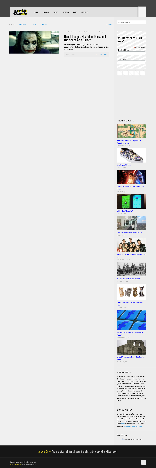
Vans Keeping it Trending (124, 165)
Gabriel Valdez (71, 32)
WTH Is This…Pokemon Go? (125, 211)
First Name (122, 59)
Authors (44, 24)
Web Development (16, 464)
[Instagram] (26, 3)
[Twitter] (17, 3)
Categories (22, 24)
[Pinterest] (23, 3)
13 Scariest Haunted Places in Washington (129, 279)
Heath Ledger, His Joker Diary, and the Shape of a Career (85, 38)
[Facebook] (11, 3)
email (123, 424)
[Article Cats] (20, 12)
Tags (34, 24)
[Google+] (14, 3)
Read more (103, 55)
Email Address (124, 50)
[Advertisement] (134, 97)
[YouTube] (20, 3)
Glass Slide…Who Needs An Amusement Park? (130, 232)
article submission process (133, 426)
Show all (109, 24)
